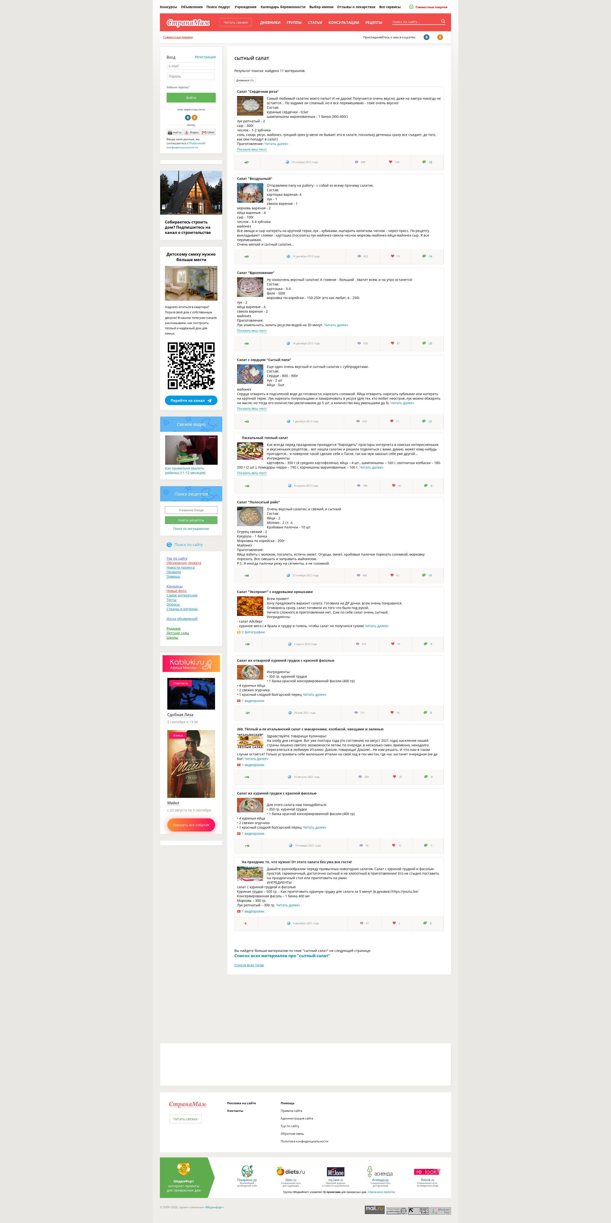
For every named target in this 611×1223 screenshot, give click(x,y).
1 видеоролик (253, 700)
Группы (294, 22)
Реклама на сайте (241, 1103)
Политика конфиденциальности (304, 1141)
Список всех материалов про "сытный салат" (282, 955)
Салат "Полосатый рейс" (258, 502)
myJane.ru (335, 1180)
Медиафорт (214, 1207)
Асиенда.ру (380, 1180)
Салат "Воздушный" (254, 178)
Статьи (315, 22)
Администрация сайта (297, 1118)
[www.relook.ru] (427, 1177)
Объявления (192, 7)
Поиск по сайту (188, 544)
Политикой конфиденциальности (186, 145)
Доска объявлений (182, 618)
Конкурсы (168, 7)
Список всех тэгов (249, 965)
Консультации (343, 22)
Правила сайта (291, 1111)
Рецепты (373, 22)
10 (430, 575)
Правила (174, 572)
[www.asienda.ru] (380, 1177)
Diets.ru (290, 1180)
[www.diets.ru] (291, 1177)
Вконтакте (188, 117)
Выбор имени (321, 7)
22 (430, 421)
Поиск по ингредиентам (191, 528)
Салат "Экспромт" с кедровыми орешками (275, 591)
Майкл (173, 802)
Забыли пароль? (178, 87)
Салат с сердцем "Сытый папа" (264, 359)
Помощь (173, 576)
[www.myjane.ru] (335, 1177)
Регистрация (205, 57)
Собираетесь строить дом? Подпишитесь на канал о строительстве (188, 227)
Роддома (173, 628)
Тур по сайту (177, 558)
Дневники (270, 22)
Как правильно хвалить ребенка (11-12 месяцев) (185, 470)
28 (430, 162)
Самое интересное (182, 595)
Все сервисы (390, 7)
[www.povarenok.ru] (247, 1177)
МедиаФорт (184, 1181)
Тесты (171, 600)
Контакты (235, 1111)
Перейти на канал (188, 400)
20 (430, 343)
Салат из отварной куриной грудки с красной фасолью (285, 660)
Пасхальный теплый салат (265, 437)
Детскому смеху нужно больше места (191, 256)
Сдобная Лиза (180, 714)
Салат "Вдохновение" (255, 272)
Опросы (173, 604)
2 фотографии (253, 632)
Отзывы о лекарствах (356, 7)
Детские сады (178, 633)
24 (430, 256)
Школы (172, 637)
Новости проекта (181, 567)
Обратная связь (292, 1133)
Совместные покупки (431, 7)
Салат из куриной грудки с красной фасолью (276, 793)
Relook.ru (427, 1180)
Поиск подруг (218, 7)
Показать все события (191, 825)
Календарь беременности (283, 7)
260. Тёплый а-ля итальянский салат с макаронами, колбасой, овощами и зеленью (310, 729)
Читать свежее (236, 22)
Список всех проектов (381, 1192)
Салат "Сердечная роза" (258, 91)
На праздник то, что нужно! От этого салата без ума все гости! (297, 862)
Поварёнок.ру (247, 1180)
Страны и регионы (182, 609)
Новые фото (176, 590)
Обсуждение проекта (184, 563)
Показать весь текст (252, 149)
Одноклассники (194, 117)
